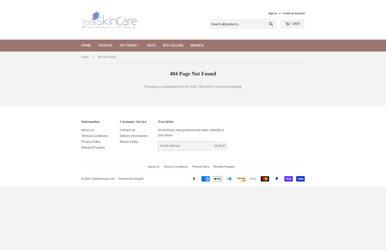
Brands (197, 45)
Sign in (273, 13)
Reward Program (93, 147)
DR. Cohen (128, 45)
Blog (151, 45)
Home (86, 45)
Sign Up (219, 145)
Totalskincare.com (103, 178)
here (208, 86)
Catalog (105, 45)
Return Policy (129, 141)
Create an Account (294, 13)
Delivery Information (134, 136)
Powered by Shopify (131, 178)
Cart (296, 24)
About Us (87, 130)
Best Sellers (173, 45)
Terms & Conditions (94, 136)
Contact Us (127, 130)
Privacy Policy (91, 141)
